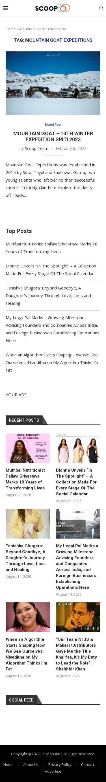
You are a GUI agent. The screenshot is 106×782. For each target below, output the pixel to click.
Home (11, 28)
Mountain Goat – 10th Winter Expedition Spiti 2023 (53, 136)
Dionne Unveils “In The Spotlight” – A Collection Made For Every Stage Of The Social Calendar (76, 482)
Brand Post (53, 124)
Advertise (53, 771)
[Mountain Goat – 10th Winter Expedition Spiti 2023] (53, 82)
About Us (31, 764)
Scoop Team (36, 148)
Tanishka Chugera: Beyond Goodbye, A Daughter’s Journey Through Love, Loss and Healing (48, 295)
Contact (87, 764)
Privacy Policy (60, 764)
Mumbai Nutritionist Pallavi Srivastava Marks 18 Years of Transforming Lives (25, 479)
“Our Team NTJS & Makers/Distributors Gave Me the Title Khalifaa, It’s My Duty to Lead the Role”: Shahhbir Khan (76, 654)
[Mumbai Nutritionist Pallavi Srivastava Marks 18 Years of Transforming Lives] (28, 448)
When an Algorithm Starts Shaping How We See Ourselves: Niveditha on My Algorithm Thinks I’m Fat (52, 362)
